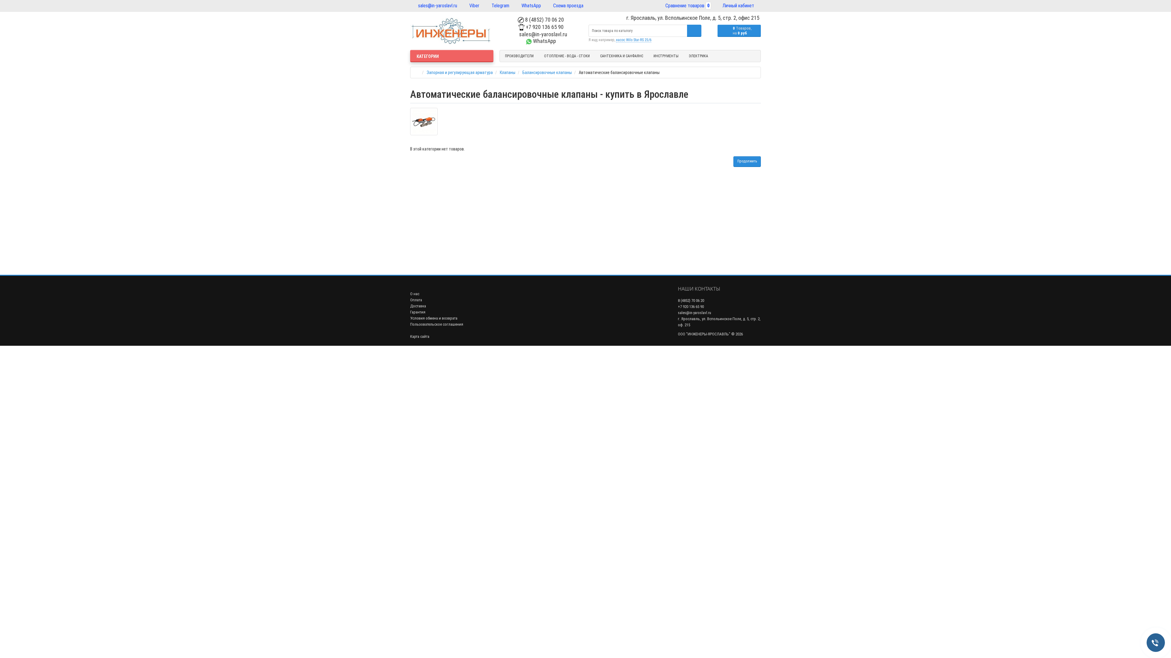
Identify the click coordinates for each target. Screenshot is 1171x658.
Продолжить (747, 161)
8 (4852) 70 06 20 (544, 19)
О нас (414, 294)
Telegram (499, 6)
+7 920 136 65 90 (544, 27)
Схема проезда (567, 6)
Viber (473, 6)
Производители (519, 56)
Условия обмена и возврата (433, 318)
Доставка (418, 306)
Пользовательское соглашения (436, 324)
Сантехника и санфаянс (621, 56)
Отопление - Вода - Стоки (567, 56)
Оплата (416, 300)
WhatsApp (530, 6)
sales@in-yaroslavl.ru (437, 6)
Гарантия (417, 312)
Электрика (698, 56)
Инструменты (666, 56)
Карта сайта (419, 336)
